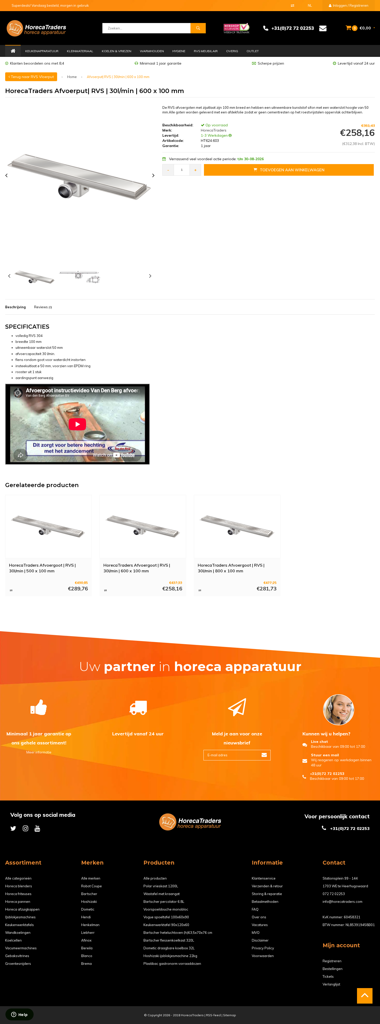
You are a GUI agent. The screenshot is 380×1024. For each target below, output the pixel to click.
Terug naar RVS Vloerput (32, 76)
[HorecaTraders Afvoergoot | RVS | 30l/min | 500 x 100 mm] (48, 526)
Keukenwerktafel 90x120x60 (166, 925)
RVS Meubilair (206, 51)
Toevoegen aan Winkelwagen (292, 169)
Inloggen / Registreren (350, 5)
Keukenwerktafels (19, 925)
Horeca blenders (18, 886)
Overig (232, 51)
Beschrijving (15, 307)
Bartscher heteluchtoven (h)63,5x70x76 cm (177, 932)
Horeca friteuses (18, 894)
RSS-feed (213, 1015)
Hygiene (178, 51)
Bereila (87, 948)
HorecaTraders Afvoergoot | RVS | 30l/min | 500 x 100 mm (42, 568)
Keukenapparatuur (41, 51)
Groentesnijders (18, 963)
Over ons (259, 917)
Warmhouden (152, 51)
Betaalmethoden (265, 901)
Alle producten (155, 878)
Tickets (328, 976)
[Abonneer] (264, 755)
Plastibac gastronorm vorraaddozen (172, 963)
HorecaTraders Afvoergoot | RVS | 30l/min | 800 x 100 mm (231, 568)
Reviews (43, 307)
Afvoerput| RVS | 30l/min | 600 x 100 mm (118, 77)
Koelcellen (13, 940)
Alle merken (90, 878)
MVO (256, 932)
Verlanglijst (331, 984)
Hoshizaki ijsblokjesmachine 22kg (170, 956)
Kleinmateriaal (80, 51)
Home (13, 51)
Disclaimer (260, 940)
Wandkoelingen (18, 932)
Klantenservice (264, 878)
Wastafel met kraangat (161, 894)
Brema (86, 963)
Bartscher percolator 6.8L (163, 901)
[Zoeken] (198, 28)
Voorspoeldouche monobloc (165, 909)
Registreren (332, 961)
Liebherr (88, 932)
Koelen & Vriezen (116, 51)
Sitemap (229, 1015)
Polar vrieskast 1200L (160, 886)
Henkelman (90, 925)
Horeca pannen (17, 901)
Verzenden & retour (267, 886)
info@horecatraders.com (342, 901)
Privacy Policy (263, 948)
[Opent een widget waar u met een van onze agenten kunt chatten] (19, 1014)
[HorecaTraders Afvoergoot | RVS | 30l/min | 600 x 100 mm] (143, 526)
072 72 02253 (334, 894)
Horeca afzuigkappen (22, 909)
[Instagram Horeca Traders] (25, 828)
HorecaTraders (213, 130)
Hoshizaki (89, 901)
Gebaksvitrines (17, 956)
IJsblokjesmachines (20, 917)
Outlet (253, 51)
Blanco (86, 956)
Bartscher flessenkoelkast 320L (168, 940)
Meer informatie (38, 752)
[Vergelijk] (292, 5)
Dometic (87, 909)
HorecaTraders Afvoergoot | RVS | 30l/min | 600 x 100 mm (136, 568)
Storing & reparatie (267, 894)
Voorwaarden (263, 956)
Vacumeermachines (21, 948)
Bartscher (89, 894)
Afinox (86, 940)
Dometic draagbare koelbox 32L (169, 948)
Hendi (86, 917)
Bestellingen (333, 969)
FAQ (255, 909)
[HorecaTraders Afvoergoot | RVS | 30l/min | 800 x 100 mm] (237, 526)
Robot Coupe (91, 886)
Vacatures (260, 925)
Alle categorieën (18, 878)
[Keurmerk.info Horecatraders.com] (236, 28)
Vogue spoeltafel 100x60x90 (166, 917)
